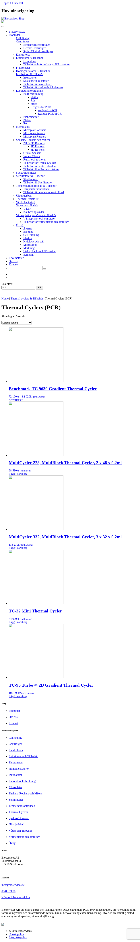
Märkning (29, 248)
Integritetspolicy (18, 937)
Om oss (13, 261)
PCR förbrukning (33, 93)
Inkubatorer (30, 77)
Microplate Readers (34, 136)
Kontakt (13, 264)
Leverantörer (16, 257)
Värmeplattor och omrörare (39, 218)
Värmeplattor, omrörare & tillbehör (36, 215)
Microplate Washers (34, 130)
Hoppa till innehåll (12, 3)
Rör (33, 100)
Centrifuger (22, 41)
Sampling (28, 254)
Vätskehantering (25, 202)
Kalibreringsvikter (33, 212)
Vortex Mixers (31, 156)
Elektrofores (23, 54)
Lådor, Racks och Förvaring (39, 251)
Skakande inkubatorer (35, 80)
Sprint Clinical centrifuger (38, 51)
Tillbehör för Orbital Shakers (39, 162)
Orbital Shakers (32, 152)
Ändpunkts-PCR (47, 110)
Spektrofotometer (26, 172)
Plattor (34, 97)
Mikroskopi (30, 244)
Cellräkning (23, 38)
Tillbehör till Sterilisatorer (37, 182)
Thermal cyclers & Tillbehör (27, 298)
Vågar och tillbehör (27, 205)
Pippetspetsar (30, 116)
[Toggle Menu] (2, 26)
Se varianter (15, 399)
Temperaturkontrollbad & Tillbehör (36, 185)
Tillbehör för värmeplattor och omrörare (46, 221)
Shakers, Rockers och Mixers (33, 139)
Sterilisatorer (30, 179)
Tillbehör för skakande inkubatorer (43, 87)
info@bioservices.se (13, 884)
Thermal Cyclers (18, 812)
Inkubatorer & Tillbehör (29, 74)
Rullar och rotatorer (34, 159)
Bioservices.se (17, 31)
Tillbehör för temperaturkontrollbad (43, 192)
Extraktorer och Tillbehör (23, 756)
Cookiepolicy (16, 934)
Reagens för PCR (41, 107)
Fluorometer (23, 67)
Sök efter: (7, 283)
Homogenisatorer (19, 768)
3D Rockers (37, 149)
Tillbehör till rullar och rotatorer (41, 169)
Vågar (26, 208)
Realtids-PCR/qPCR (50, 113)
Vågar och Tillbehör (20, 830)
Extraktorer (29, 61)
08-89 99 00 (8, 891)
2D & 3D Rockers (33, 143)
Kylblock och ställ (33, 241)
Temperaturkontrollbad (36, 189)
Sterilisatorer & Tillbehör (30, 175)
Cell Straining (31, 234)
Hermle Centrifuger (34, 48)
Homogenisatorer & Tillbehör (33, 71)
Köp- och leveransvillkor (15, 897)
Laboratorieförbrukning (29, 90)
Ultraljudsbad (24, 195)
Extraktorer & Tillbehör (29, 57)
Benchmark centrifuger (36, 44)
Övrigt (20, 225)
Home (5, 298)
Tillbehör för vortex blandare (39, 166)
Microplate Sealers (34, 133)
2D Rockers (37, 146)
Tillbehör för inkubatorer (37, 84)
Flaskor (27, 238)
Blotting (28, 231)
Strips (34, 103)
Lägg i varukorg (18, 473)
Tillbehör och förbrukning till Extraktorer (46, 64)
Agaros (27, 228)
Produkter (14, 34)
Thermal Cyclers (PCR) (29, 198)
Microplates (23, 126)
